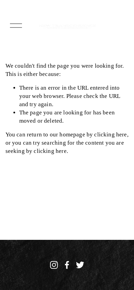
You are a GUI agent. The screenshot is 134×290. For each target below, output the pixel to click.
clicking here (110, 134)
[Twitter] (80, 265)
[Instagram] (54, 265)
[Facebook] (67, 265)
